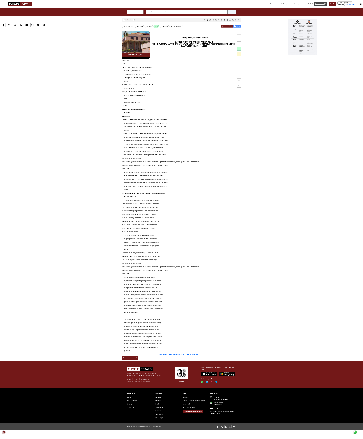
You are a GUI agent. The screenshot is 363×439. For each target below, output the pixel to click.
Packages (185, 397)
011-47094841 (218, 405)
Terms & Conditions (189, 407)
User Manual (159, 407)
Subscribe (130, 407)
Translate (352, 5)
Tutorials (158, 404)
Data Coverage (132, 400)
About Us (158, 400)
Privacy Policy (187, 404)
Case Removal (319, 4)
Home (266, 4)
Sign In (332, 4)
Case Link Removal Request (193, 411)
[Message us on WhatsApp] (230, 426)
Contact (310, 4)
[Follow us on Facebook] (217, 426)
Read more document (130, 358)
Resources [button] (273, 4)
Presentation (159, 414)
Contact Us (158, 397)
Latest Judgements (286, 4)
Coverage (297, 4)
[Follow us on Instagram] (212, 382)
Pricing (304, 4)
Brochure (158, 411)
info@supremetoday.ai (221, 399)
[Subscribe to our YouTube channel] (234, 426)
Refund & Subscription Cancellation (194, 400)
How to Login (159, 417)
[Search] (232, 12)
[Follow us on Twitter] (216, 382)
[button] (302, 37)
